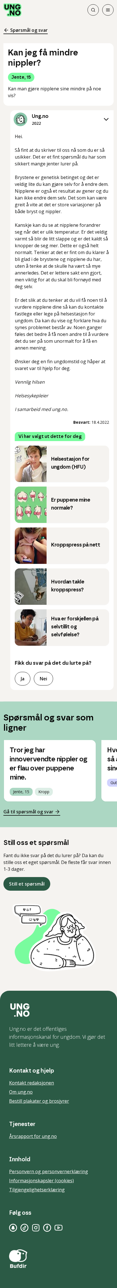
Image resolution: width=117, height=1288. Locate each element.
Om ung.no (21, 1092)
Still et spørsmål (27, 884)
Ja (22, 679)
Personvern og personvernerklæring (48, 1171)
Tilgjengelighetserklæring (37, 1190)
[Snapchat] (13, 1228)
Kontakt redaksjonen (31, 1083)
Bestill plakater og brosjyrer (39, 1101)
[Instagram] (36, 1228)
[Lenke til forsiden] (12, 9)
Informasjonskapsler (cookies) (41, 1180)
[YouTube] (58, 1228)
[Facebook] (47, 1228)
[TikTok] (24, 1228)
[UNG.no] (58, 1010)
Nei (43, 679)
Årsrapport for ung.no (33, 1136)
